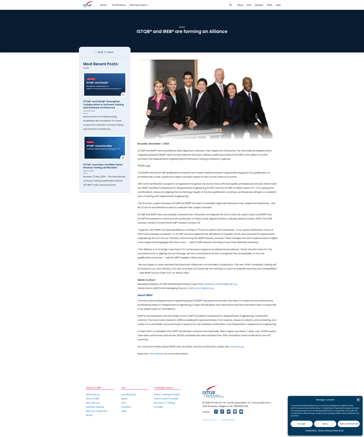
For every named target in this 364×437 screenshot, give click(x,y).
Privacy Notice (209, 419)
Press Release (156, 353)
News (240, 5)
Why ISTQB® (92, 398)
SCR (249, 5)
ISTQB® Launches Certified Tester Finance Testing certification (103, 166)
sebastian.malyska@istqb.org (220, 284)
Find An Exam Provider (166, 398)
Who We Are (93, 402)
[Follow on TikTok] (223, 411)
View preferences (349, 423)
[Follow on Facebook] (216, 411)
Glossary (259, 5)
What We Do (93, 394)
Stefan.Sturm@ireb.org (201, 288)
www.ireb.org (236, 346)
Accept (302, 423)
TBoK (269, 5)
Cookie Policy (311, 430)
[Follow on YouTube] (241, 411)
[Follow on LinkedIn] (235, 411)
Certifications (119, 5)
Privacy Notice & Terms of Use (331, 430)
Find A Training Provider (167, 394)
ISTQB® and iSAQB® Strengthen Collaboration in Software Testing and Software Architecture (103, 104)
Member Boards (95, 407)
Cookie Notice (228, 419)
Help (278, 5)
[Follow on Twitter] (229, 411)
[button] (358, 399)
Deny (325, 423)
